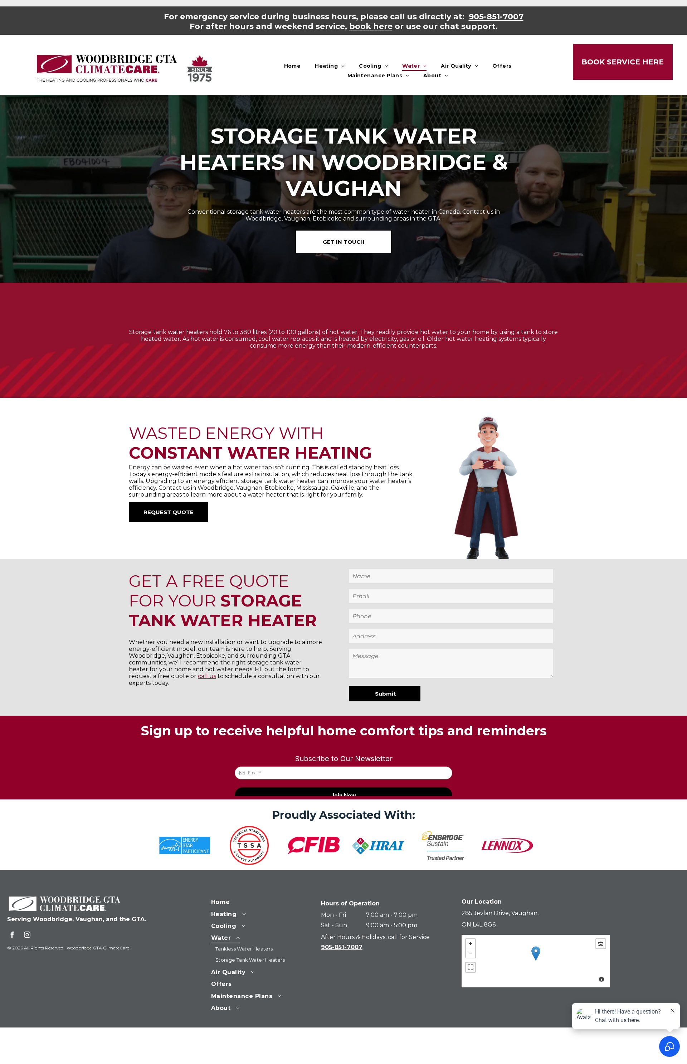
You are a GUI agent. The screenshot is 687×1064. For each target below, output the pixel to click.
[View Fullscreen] (470, 967)
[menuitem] (292, 66)
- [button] (470, 953)
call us (207, 676)
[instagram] (27, 936)
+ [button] (470, 943)
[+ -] (536, 961)
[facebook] (12, 936)
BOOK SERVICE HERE (622, 62)
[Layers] (600, 943)
